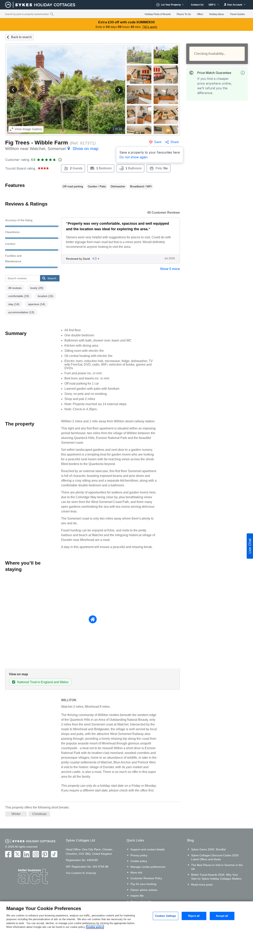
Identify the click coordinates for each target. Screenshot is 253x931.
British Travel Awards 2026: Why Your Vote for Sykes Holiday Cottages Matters (216, 876)
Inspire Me (137, 895)
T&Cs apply (149, 26)
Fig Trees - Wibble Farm (36, 143)
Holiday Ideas (216, 14)
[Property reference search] (52, 14)
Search (51, 278)
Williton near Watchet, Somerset (51, 148)
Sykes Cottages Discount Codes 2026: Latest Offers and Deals (215, 857)
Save (157, 142)
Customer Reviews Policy (146, 878)
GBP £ (212, 4)
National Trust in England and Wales (42, 682)
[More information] (242, 72)
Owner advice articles (143, 889)
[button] (13, 90)
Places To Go (184, 14)
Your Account (234, 4)
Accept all (222, 915)
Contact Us (197, 4)
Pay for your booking (143, 884)
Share (174, 142)
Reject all (194, 915)
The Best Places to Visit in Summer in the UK (217, 867)
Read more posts (202, 884)
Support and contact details (147, 849)
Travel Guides (237, 14)
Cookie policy (138, 861)
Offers (200, 14)
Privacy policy (138, 855)
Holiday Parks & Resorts (158, 14)
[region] (126, 916)
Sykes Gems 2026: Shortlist (208, 849)
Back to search (21, 37)
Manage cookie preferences (147, 866)
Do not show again (133, 157)
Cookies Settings (165, 915)
